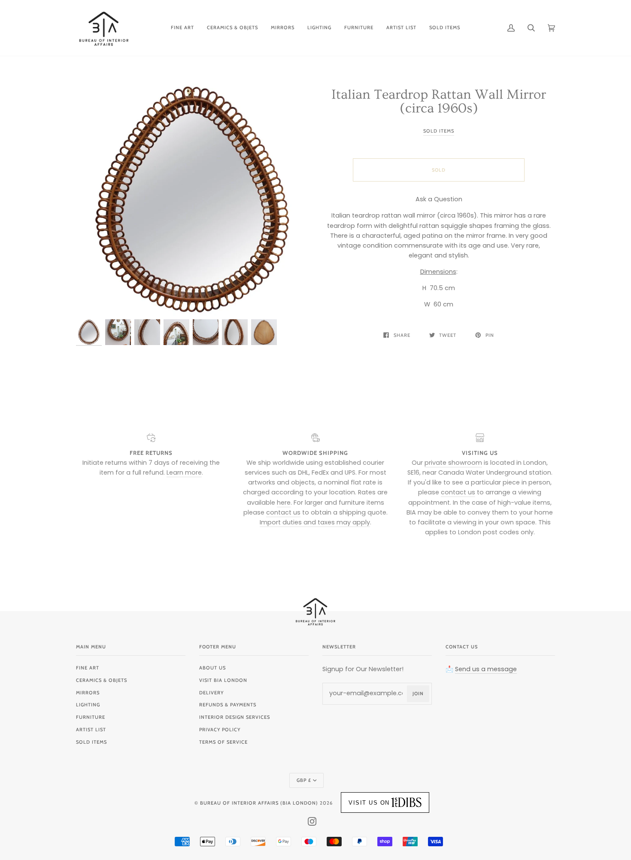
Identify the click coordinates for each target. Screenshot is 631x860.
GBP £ (304, 780)
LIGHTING (88, 705)
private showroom (453, 462)
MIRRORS (88, 693)
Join (418, 693)
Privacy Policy (219, 730)
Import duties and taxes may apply (315, 522)
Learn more (184, 472)
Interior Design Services (234, 717)
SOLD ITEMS (91, 742)
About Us (212, 668)
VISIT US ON (369, 802)
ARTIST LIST (91, 730)
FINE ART (87, 668)
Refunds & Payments (227, 705)
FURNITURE (90, 717)
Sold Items (438, 131)
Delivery (211, 693)
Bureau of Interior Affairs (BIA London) (259, 803)
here (284, 502)
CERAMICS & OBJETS (101, 680)
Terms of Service (223, 742)
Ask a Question (439, 199)
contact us (283, 512)
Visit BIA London (223, 680)
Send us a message (486, 669)
